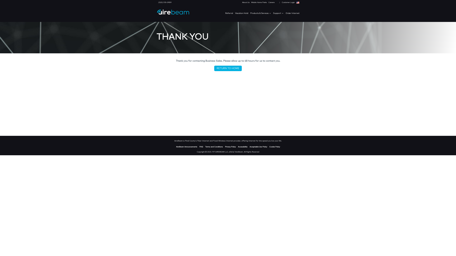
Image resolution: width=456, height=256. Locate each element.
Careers (271, 2)
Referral (229, 13)
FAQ (201, 147)
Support (277, 13)
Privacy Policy (230, 147)
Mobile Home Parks (259, 2)
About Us (246, 2)
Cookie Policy (274, 147)
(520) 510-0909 (164, 2)
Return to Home (228, 68)
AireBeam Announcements (186, 147)
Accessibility (242, 147)
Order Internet (292, 13)
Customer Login (288, 2)
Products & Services (259, 13)
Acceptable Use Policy (258, 147)
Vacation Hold (241, 13)
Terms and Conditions (214, 147)
